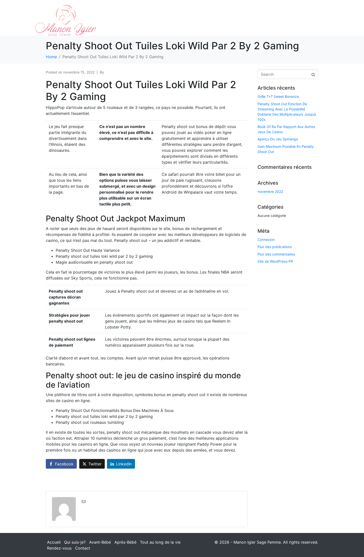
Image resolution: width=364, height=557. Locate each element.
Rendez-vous (59, 548)
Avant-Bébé (100, 542)
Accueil (54, 542)
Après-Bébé (125, 542)
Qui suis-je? (75, 542)
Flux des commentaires (276, 254)
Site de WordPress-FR (275, 261)
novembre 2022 (270, 191)
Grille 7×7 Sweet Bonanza (278, 96)
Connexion (266, 239)
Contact (82, 548)
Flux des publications (275, 247)
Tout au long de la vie (160, 542)
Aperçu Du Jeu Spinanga (278, 139)
